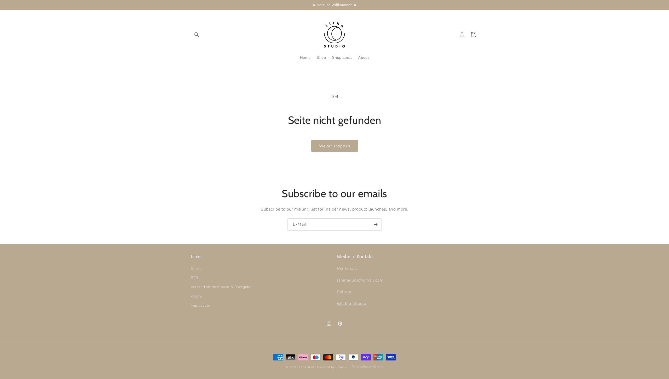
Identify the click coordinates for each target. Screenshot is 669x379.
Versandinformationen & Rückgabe (221, 287)
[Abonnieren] (375, 224)
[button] (196, 34)
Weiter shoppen (334, 146)
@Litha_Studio (351, 304)
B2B (194, 278)
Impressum (200, 305)
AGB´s (196, 296)
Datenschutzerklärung (367, 367)
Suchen (197, 268)
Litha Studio (307, 367)
